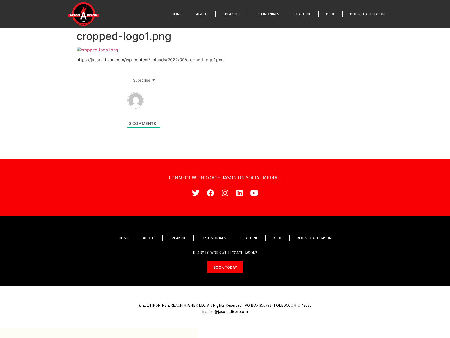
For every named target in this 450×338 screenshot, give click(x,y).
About (202, 13)
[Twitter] (196, 193)
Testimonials (266, 13)
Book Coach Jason (367, 13)
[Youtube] (254, 193)
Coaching (302, 13)
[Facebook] (210, 193)
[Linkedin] (239, 193)
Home (177, 13)
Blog (330, 13)
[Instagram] (225, 193)
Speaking (231, 13)
